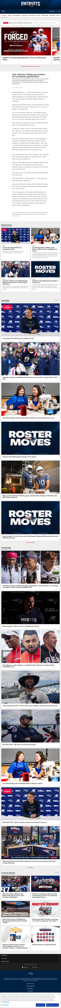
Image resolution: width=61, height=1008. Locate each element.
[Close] (58, 995)
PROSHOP (51, 11)
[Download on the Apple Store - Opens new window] (25, 967)
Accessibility (30, 988)
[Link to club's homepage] (3, 11)
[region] (30, 1000)
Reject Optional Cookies (52, 1005)
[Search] (56, 11)
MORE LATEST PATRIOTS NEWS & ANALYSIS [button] (30, 66)
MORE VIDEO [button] (30, 867)
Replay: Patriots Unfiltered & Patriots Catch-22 (20, 22)
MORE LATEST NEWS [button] (30, 542)
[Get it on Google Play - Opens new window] (35, 968)
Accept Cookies (40, 1005)
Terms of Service (30, 986)
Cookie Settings (4, 1004)
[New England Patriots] (30, 974)
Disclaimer (30, 990)
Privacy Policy (30, 983)
